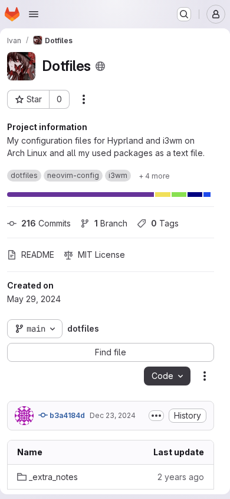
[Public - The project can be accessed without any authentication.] (100, 66)
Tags (165, 223)
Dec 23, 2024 (113, 415)
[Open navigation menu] (33, 14)
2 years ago (180, 477)
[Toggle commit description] (156, 415)
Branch (110, 223)
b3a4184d (66, 415)
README (37, 255)
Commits (46, 223)
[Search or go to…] (184, 14)
